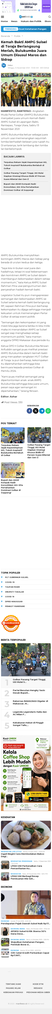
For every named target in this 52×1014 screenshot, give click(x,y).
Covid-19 (10, 582)
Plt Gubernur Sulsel (16, 577)
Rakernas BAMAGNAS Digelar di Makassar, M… (30, 702)
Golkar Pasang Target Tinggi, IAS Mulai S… (29, 680)
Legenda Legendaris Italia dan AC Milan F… (30, 713)
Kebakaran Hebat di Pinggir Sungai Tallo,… (28, 724)
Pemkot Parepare (15, 606)
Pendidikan (27, 861)
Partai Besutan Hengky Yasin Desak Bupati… (29, 691)
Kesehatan (6, 852)
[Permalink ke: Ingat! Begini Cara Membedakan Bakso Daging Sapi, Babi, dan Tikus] (26, 835)
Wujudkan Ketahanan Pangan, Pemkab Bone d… (27, 943)
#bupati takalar (14, 592)
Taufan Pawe (12, 587)
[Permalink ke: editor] (5, 66)
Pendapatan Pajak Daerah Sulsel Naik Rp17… (25, 923)
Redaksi (38, 988)
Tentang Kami (13, 984)
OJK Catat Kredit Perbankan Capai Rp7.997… (30, 954)
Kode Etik (38, 984)
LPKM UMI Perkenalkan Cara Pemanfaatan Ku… (26, 867)
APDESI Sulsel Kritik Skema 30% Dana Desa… (28, 932)
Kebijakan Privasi (13, 992)
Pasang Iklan (13, 988)
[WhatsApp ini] (48, 411)
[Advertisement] (26, 224)
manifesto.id (21, 1004)
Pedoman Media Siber (38, 992)
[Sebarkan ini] (29, 411)
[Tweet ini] (35, 411)
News (22, 929)
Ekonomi (5, 921)
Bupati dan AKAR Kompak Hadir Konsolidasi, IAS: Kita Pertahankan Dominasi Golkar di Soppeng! (21, 187)
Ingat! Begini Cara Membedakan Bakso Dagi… (22, 855)
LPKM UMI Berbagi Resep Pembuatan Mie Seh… (25, 877)
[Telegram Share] (42, 411)
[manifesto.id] (26, 16)
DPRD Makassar (14, 601)
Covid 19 (9, 596)
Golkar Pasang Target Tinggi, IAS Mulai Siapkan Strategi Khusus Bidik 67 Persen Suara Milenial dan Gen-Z (24, 176)
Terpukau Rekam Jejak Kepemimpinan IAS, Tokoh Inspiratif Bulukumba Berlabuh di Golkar (25, 165)
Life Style (17, 852)
